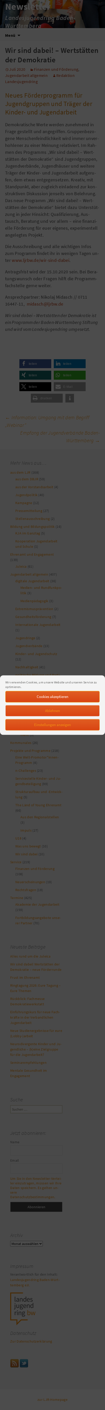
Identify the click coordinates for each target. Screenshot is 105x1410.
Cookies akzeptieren (52, 696)
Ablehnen (52, 710)
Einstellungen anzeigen (52, 724)
